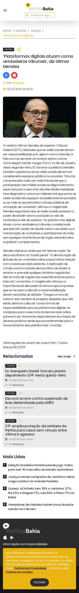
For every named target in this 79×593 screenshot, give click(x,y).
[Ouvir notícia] (6, 75)
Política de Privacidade (30, 568)
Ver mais (64, 356)
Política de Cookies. (19, 572)
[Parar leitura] (14, 75)
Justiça (8, 49)
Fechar (39, 582)
